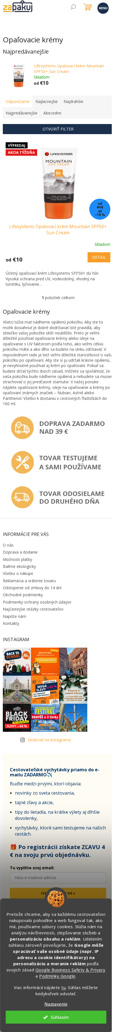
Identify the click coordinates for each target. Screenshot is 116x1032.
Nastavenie (56, 1004)
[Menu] (102, 7)
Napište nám (14, 616)
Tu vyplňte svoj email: (32, 867)
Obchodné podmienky (23, 594)
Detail (99, 257)
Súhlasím (60, 1017)
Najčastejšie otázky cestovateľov (33, 609)
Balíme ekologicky (19, 566)
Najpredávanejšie (21, 113)
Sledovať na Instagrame (49, 739)
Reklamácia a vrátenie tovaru (29, 580)
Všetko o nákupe (18, 573)
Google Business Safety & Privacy (70, 970)
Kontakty (11, 623)
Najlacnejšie (46, 101)
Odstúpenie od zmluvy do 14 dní (32, 587)
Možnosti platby (17, 559)
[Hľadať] (73, 7)
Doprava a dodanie (20, 552)
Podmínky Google (57, 976)
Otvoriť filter (58, 129)
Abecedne (52, 113)
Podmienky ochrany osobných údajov (37, 602)
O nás (8, 545)
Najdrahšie (73, 101)
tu (63, 987)
